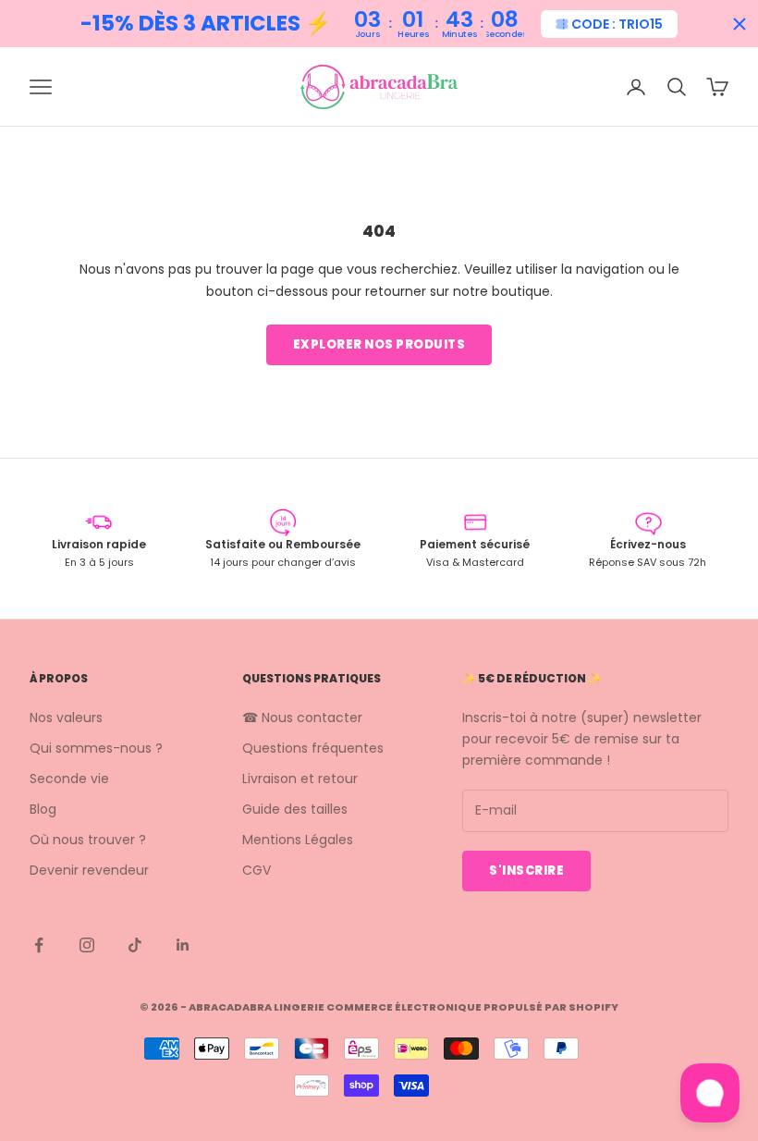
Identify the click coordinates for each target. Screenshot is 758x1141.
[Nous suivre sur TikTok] (135, 945)
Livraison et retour (300, 778)
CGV (256, 870)
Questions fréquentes (313, 748)
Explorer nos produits (379, 344)
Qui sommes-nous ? (96, 748)
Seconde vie (69, 778)
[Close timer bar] (739, 24)
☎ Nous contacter (302, 717)
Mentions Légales (297, 839)
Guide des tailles (295, 809)
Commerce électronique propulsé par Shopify (472, 1007)
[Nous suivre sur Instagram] (87, 945)
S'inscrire (526, 870)
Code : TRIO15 (617, 24)
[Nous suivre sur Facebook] (39, 945)
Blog (43, 809)
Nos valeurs (66, 717)
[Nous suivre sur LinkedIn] (183, 945)
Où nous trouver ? (88, 839)
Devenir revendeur (89, 870)
